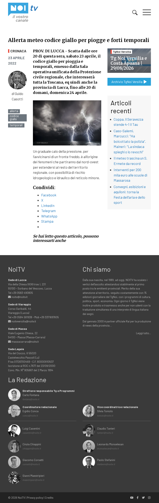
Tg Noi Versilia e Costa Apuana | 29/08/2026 (129, 63)
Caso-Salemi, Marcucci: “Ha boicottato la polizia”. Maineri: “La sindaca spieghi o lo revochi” (130, 141)
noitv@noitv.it (19, 297)
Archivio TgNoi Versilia (127, 82)
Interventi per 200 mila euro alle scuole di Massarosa (130, 175)
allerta (14, 111)
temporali (16, 125)
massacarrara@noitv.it (25, 341)
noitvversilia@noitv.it (23, 321)
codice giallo (14, 117)
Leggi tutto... (143, 333)
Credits (49, 497)
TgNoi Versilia (122, 51)
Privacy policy (35, 497)
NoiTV (21, 497)
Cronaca (18, 51)
